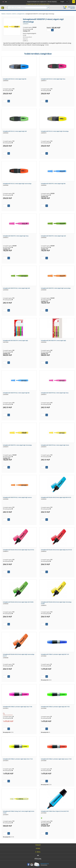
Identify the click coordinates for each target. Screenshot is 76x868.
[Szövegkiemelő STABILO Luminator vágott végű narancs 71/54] (57, 746)
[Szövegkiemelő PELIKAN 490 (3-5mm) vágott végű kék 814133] (57, 485)
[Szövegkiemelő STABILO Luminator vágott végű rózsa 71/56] (19, 694)
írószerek (8, 13)
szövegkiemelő (20, 13)
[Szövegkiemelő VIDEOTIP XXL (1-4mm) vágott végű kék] (19, 380)
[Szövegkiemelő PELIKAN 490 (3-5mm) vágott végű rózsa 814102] (19, 537)
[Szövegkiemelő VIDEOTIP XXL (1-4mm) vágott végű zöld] (19, 275)
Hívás (38, 848)
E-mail (38, 852)
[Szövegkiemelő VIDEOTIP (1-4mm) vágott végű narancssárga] (57, 275)
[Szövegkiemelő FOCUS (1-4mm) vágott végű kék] (19, 66)
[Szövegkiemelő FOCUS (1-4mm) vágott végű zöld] (19, 119)
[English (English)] (3, 1)
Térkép (38, 845)
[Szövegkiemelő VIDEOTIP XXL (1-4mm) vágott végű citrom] (57, 432)
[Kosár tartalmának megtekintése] (64, 7)
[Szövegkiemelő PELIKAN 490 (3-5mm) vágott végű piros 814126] (57, 537)
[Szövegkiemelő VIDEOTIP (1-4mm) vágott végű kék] (57, 171)
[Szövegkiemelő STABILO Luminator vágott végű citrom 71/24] (19, 746)
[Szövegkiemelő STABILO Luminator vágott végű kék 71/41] (57, 642)
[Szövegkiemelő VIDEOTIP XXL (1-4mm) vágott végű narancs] (19, 485)
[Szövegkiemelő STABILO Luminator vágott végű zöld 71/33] (57, 694)
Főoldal (3, 13)
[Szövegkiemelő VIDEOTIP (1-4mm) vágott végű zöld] (57, 223)
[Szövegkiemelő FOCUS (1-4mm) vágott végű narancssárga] (19, 171)
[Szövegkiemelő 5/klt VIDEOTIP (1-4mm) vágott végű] (19, 328)
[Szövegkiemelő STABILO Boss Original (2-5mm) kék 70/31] (57, 799)
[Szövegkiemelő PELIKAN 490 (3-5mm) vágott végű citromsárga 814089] (57, 589)
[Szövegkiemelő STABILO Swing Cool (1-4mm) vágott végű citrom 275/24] (19, 799)
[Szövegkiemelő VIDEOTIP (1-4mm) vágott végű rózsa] (19, 223)
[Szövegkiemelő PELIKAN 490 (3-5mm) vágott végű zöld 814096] (19, 589)
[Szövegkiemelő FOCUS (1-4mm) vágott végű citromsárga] (57, 119)
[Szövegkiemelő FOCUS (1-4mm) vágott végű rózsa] (57, 66)
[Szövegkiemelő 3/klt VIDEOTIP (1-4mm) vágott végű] (57, 328)
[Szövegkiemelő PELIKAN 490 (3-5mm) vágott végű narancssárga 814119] (19, 642)
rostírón (14, 13)
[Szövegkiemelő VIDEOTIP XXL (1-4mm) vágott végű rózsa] (57, 380)
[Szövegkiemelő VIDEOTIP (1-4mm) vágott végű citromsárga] (12, 26)
